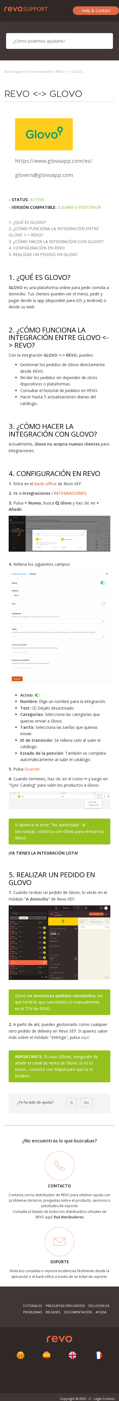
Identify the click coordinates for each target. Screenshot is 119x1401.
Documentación (40, 71)
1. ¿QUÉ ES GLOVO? (27, 222)
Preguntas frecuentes (65, 1305)
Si (71, 1102)
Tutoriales (32, 1305)
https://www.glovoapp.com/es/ (53, 160)
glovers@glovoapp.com (44, 174)
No (86, 1102)
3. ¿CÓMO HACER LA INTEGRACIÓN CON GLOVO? (56, 241)
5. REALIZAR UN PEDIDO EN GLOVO (43, 254)
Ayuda (101, 1312)
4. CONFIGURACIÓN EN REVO (37, 248)
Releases (53, 1312)
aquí (85, 1037)
